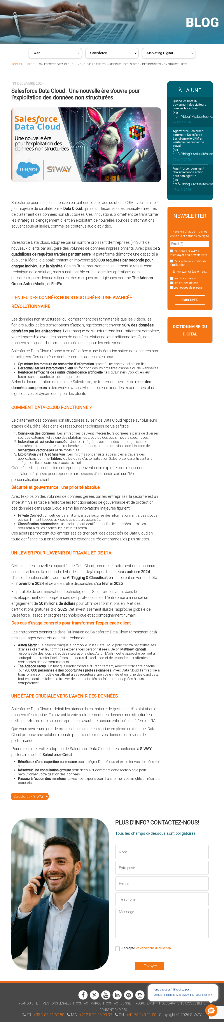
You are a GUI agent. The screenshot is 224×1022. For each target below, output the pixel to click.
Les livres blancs (184, 278)
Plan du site (28, 1003)
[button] (211, 1010)
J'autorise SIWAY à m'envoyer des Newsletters (188, 253)
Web (36, 53)
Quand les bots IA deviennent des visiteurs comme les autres (189, 104)
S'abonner (190, 300)
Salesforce (98, 53)
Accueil (17, 64)
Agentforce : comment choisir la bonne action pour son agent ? (188, 172)
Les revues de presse (188, 287)
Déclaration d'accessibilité (184, 1003)
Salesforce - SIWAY (29, 796)
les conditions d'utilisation (153, 948)
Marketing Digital (160, 53)
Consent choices (113, 1009)
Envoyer (150, 966)
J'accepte (188, 263)
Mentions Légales (56, 1003)
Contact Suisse (118, 1003)
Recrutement (146, 1003)
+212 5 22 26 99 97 (95, 1014)
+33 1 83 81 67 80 (48, 1014)
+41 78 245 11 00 (141, 1014)
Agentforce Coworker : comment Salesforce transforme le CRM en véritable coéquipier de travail (188, 138)
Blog (31, 64)
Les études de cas (185, 283)
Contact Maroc (88, 1003)
